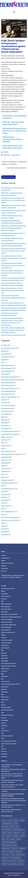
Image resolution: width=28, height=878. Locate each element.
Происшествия (5, 857)
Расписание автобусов (8, 488)
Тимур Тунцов (5, 506)
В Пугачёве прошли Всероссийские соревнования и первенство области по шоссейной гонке (13, 265)
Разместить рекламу (8, 177)
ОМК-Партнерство (6, 848)
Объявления (5, 463)
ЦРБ (2, 523)
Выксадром (4, 374)
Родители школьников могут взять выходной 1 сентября (11, 217)
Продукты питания (20, 854)
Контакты (4, 571)
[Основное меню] (14, 12)
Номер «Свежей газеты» (7, 845)
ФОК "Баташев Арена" (7, 511)
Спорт (3, 503)
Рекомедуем (5, 494)
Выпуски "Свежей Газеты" (9, 397)
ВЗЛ (2, 362)
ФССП (3, 514)
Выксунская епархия (7, 382)
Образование (5, 457)
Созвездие (4, 500)
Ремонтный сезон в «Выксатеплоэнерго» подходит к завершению (12, 139)
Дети (23, 832)
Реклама (3, 491)
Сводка (10, 860)
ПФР (2, 485)
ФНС (2, 508)
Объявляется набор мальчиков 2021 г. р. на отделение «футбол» (13, 234)
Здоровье (4, 420)
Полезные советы (6, 480)
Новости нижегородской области (11, 454)
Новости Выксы (16, 155)
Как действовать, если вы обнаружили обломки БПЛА (12, 189)
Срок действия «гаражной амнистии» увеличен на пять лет (12, 239)
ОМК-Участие (5, 468)
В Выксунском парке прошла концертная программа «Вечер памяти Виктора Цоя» (13, 309)
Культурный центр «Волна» (9, 431)
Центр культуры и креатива (9, 517)
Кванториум (5, 425)
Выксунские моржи (7, 385)
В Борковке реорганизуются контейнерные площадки (9, 314)
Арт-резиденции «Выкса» (8, 348)
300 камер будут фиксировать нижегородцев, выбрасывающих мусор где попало (13, 298)
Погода (3, 477)
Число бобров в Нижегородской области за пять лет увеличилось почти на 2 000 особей (13, 251)
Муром (12, 839)
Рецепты (4, 497)
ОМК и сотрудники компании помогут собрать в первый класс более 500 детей (13, 304)
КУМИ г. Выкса (5, 437)
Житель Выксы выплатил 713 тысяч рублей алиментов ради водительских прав (12, 290)
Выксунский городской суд (9, 388)
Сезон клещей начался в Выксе (16, 168)
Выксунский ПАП (6, 394)
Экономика (4, 531)
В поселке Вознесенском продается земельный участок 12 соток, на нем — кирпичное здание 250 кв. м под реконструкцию (12, 321)
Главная (3, 555)
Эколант (3, 526)
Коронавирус (5, 428)
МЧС (2, 448)
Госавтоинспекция (6, 408)
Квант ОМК (4, 422)
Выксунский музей (7, 391)
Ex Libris (4, 820)
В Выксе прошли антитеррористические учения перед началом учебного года (13, 279)
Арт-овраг (22, 820)
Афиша (3, 351)
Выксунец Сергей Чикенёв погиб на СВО (13, 335)
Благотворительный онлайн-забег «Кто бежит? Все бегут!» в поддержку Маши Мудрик (14, 131)
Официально (5, 471)
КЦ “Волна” (4, 440)
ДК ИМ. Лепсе (6, 155)
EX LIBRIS (4, 345)
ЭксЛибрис (4, 534)
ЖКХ (2, 417)
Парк (2, 474)
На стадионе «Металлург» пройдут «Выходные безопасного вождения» (12, 284)
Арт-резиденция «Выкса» (7, 823)
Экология (4, 529)
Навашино (18, 839)
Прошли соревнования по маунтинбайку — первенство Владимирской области (14, 244)
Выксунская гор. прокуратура (10, 377)
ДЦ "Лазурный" (5, 414)
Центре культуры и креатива (9, 520)
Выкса (17, 826)
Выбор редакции (6, 368)
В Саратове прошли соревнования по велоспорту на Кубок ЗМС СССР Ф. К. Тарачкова (12, 273)
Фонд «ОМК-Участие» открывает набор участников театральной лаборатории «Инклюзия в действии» (13, 330)
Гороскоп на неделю (7, 405)
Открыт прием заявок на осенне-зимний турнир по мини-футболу (13, 212)
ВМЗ (12, 826)
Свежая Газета (20, 873)
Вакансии (4, 359)
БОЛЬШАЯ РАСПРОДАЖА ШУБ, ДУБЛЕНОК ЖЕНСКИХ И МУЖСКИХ (12, 222)
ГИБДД (3, 399)
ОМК (2, 465)
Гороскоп (4, 402)
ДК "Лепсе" (10, 832)
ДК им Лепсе (17, 832)
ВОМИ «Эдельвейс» (7, 365)
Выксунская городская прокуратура (11, 379)
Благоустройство (6, 356)
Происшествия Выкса (7, 483)
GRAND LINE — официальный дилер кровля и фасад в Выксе (11, 194)
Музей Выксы (5, 445)
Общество (4, 460)
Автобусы (16, 820)
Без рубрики (5, 354)
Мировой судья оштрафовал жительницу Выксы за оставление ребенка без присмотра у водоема (13, 228)
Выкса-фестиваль (6, 371)
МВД (2, 442)
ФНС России (21, 860)
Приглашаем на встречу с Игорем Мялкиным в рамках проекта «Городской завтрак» (13, 258)
